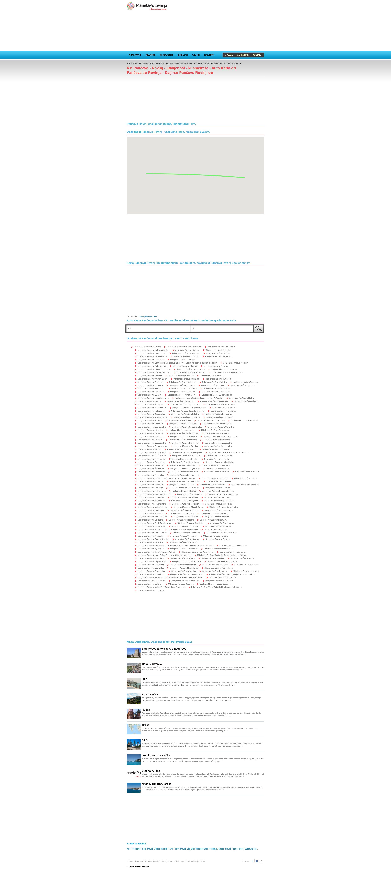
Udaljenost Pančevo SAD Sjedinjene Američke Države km (199, 398)
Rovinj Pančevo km (148, 316)
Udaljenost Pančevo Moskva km (213, 520)
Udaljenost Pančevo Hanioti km (151, 510)
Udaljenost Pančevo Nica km (150, 578)
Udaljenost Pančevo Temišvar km (185, 581)
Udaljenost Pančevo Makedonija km (187, 453)
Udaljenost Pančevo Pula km (218, 539)
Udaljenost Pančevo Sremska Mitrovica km (220, 437)
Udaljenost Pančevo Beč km (149, 449)
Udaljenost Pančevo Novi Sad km (182, 395)
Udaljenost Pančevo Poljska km (185, 459)
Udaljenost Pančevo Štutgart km (180, 401)
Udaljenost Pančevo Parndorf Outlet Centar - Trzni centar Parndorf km (166, 478)
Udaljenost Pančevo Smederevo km (187, 427)
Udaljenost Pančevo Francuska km (220, 404)
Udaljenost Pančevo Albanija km (184, 472)
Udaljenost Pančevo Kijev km (212, 376)
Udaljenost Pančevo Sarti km (150, 421)
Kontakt (257, 55)
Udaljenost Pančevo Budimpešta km (183, 529)
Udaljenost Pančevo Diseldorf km (186, 353)
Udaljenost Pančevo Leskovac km (152, 427)
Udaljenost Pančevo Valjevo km (182, 430)
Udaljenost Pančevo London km (151, 590)
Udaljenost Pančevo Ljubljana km (152, 491)
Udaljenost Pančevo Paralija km (184, 501)
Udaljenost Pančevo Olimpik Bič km (188, 507)
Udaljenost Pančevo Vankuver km (222, 347)
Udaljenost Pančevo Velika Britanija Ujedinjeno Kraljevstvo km (217, 587)
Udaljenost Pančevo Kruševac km (215, 430)
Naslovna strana (145, 63)
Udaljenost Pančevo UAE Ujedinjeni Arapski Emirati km (232, 574)
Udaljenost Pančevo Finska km (217, 459)
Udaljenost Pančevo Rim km (149, 401)
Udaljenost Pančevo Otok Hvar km (186, 562)
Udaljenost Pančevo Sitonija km (219, 417)
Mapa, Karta (135, 55)
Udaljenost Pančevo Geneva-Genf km (153, 539)
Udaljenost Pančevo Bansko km (185, 443)
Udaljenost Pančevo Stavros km (233, 552)
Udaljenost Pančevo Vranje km (221, 427)
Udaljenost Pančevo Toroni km (216, 497)
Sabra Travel (224, 849)
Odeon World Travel (163, 849)
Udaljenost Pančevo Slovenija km (152, 453)
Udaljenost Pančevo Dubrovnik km (152, 366)
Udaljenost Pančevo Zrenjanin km (245, 421)
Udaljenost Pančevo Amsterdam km (152, 379)
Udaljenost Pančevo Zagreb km (218, 526)
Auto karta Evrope (172, 63)
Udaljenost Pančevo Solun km (150, 520)
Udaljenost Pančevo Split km (149, 529)
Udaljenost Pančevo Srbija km (182, 392)
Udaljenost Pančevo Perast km (150, 485)
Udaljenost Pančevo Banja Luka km (152, 356)
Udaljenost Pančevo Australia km (184, 549)
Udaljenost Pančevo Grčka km (246, 401)
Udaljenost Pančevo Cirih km (150, 376)
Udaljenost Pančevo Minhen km (151, 392)
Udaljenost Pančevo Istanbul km (182, 382)
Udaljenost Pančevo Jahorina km (186, 533)
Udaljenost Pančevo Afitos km (186, 517)
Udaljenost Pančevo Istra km (246, 478)
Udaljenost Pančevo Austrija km (151, 404)
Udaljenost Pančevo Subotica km (211, 421)
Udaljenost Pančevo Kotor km (218, 481)
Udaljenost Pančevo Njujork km (182, 385)
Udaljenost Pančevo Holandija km (220, 462)
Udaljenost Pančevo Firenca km (215, 478)
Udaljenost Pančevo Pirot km (217, 433)
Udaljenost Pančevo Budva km (150, 481)
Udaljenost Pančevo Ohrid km (185, 366)
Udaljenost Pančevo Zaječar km (151, 437)
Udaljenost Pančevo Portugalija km (185, 469)
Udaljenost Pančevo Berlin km (150, 385)
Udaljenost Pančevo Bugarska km (152, 443)
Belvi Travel (180, 849)
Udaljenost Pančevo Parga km (245, 382)
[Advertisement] (195, 31)
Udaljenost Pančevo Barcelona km (191, 372)
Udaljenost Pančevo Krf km (212, 385)
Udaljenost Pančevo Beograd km (218, 414)
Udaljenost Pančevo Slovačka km (151, 459)
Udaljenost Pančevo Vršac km (150, 440)
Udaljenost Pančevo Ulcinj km (217, 488)
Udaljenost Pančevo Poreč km (214, 571)
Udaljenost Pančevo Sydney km (151, 549)
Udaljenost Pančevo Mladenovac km (222, 533)
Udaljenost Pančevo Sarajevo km (151, 526)
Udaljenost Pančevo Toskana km (151, 414)
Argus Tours (237, 849)
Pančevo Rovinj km (234, 63)
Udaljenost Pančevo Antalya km (151, 536)
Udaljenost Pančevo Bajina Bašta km (215, 584)
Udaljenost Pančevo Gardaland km (152, 533)
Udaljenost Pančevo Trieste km (216, 536)
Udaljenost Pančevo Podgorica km (233, 546)
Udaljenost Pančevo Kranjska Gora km (218, 491)
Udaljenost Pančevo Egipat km (186, 356)
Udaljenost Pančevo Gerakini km (184, 497)
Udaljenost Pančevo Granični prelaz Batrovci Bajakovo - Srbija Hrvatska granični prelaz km (175, 546)
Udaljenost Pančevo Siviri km (150, 513)
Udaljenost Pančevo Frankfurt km (214, 401)
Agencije (183, 55)
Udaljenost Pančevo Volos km (181, 520)
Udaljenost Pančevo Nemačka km (217, 388)
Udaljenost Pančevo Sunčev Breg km (227, 372)
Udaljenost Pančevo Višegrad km (151, 581)
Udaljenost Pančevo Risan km (212, 485)
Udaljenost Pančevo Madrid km (151, 558)
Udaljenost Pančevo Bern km (187, 539)
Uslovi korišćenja (192, 861)
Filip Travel (147, 849)
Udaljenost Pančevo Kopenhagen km (153, 398)
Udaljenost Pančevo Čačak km (150, 424)
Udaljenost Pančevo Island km (184, 388)
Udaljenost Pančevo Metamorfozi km (223, 494)
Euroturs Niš (251, 849)
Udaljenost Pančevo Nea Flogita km (152, 517)
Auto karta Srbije (187, 63)
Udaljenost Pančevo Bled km (184, 491)
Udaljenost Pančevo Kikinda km (183, 437)
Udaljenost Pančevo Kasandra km (223, 507)
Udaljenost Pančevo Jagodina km (183, 440)
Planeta (151, 55)
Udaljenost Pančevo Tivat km (181, 485)
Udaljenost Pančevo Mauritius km (219, 356)
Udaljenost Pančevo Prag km (222, 523)
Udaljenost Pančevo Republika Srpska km (185, 578)
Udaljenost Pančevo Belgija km (182, 465)
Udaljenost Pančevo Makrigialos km (152, 507)
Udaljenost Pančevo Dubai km (181, 584)
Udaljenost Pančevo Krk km (212, 558)
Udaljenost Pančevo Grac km (186, 446)
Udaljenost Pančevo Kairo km (182, 360)
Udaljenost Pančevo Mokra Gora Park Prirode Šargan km (161, 587)
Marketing (243, 55)
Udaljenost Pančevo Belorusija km (184, 475)
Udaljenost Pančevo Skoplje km (190, 523)
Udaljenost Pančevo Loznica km (216, 440)
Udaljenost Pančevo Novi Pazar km (217, 424)
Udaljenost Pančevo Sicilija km (223, 411)
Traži (258, 328)
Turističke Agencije (152, 861)
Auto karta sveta (158, 63)
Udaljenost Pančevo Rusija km (150, 465)
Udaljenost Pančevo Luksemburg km (217, 395)
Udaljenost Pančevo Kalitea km (186, 379)
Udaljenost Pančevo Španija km (151, 469)
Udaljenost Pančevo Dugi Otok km (152, 562)
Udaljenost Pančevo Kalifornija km (152, 408)
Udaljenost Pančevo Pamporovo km (152, 446)
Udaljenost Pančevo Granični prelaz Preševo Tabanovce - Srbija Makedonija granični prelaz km (177, 363)
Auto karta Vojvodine (201, 63)
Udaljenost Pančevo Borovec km (218, 443)
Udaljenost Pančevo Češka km (219, 456)
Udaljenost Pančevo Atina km (217, 517)
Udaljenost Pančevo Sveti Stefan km (184, 488)
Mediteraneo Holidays (206, 849)
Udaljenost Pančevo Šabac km (150, 433)
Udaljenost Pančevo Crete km (183, 571)
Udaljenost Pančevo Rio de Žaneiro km (154, 369)
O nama (229, 55)
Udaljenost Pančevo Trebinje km (222, 578)
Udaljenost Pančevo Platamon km (152, 504)
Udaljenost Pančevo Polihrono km (218, 510)
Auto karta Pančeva (218, 63)
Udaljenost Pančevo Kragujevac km (152, 417)
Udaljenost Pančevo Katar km (216, 366)
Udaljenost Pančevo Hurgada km (151, 388)
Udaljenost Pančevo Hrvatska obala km (186, 574)
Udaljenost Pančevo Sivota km (150, 382)
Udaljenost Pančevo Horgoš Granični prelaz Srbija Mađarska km (164, 555)
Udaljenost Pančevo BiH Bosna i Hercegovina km (228, 453)
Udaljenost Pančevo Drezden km (185, 526)
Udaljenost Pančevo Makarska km (184, 568)
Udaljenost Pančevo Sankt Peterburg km (154, 523)
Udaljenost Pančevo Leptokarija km (219, 501)
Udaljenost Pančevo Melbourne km (218, 549)
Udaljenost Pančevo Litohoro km (218, 504)
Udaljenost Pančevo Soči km (216, 529)
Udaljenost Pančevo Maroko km (151, 360)
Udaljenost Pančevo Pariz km (214, 382)
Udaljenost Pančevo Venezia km (183, 536)
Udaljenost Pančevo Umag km (246, 571)
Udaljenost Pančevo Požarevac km (183, 433)
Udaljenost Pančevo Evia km (149, 395)
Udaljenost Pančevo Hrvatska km (216, 449)
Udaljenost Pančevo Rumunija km (186, 456)
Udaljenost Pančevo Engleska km (216, 465)
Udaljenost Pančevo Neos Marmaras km (154, 494)
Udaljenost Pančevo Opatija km (151, 568)
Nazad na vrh (261, 861)
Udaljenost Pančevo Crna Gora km (181, 449)
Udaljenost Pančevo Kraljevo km (182, 424)
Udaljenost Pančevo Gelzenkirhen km (153, 350)
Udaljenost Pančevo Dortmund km (152, 353)
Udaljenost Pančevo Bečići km (150, 488)
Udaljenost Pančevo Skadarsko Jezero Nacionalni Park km (221, 555)
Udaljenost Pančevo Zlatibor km (224, 369)
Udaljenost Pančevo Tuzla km (246, 565)
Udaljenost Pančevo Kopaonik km (190, 369)
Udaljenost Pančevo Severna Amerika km (184, 347)
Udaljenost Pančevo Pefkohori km (184, 510)
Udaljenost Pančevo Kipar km (218, 469)
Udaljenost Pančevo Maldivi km (151, 565)
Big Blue (191, 849)
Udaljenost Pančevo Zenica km (215, 565)
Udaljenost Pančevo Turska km (218, 379)
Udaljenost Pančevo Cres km (242, 558)
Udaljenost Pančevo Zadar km (150, 542)
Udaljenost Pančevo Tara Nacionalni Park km (156, 552)
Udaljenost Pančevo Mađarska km (152, 456)
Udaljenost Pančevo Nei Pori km (185, 504)
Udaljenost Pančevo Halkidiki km (151, 411)
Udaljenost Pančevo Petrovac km (245, 485)
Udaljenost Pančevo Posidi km (181, 513)
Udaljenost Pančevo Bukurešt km (219, 581)
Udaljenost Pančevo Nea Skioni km (214, 513)
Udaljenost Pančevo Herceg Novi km (184, 481)
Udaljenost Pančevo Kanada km (147, 347)
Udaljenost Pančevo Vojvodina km (216, 392)
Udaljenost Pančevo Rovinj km (181, 376)
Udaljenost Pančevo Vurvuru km (151, 497)
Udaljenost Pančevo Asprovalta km (219, 568)
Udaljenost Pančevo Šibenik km (151, 574)
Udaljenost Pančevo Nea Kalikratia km (197, 552)
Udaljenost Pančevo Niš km (179, 421)
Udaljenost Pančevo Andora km (151, 475)
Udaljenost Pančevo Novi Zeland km (222, 562)
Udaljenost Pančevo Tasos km (242, 385)
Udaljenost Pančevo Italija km (241, 398)
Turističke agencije (136, 843)
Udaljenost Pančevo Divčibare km (183, 542)
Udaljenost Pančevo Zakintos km (151, 571)
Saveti (196, 55)
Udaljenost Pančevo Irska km (247, 472)
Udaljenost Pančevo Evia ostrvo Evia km (189, 408)
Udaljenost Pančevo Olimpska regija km (187, 411)
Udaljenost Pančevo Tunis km (235, 363)
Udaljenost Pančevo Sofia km (150, 584)
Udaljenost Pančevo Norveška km (185, 462)
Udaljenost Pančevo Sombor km (187, 417)
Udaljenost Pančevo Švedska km (151, 462)
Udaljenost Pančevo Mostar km (183, 565)
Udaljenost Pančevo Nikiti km (189, 494)
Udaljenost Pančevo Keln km (187, 350)
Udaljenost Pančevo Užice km (150, 430)
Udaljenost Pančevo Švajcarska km (184, 404)
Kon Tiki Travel (134, 849)
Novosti (209, 55)
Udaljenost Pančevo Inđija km (182, 558)
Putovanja (166, 55)
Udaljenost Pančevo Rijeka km (218, 350)
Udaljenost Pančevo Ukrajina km (151, 472)
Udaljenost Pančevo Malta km (216, 472)
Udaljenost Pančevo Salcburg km (218, 446)
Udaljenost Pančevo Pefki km (224, 408)
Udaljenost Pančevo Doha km (218, 353)
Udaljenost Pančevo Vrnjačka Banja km (154, 372)
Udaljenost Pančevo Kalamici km (151, 501)
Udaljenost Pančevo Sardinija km (185, 414)
